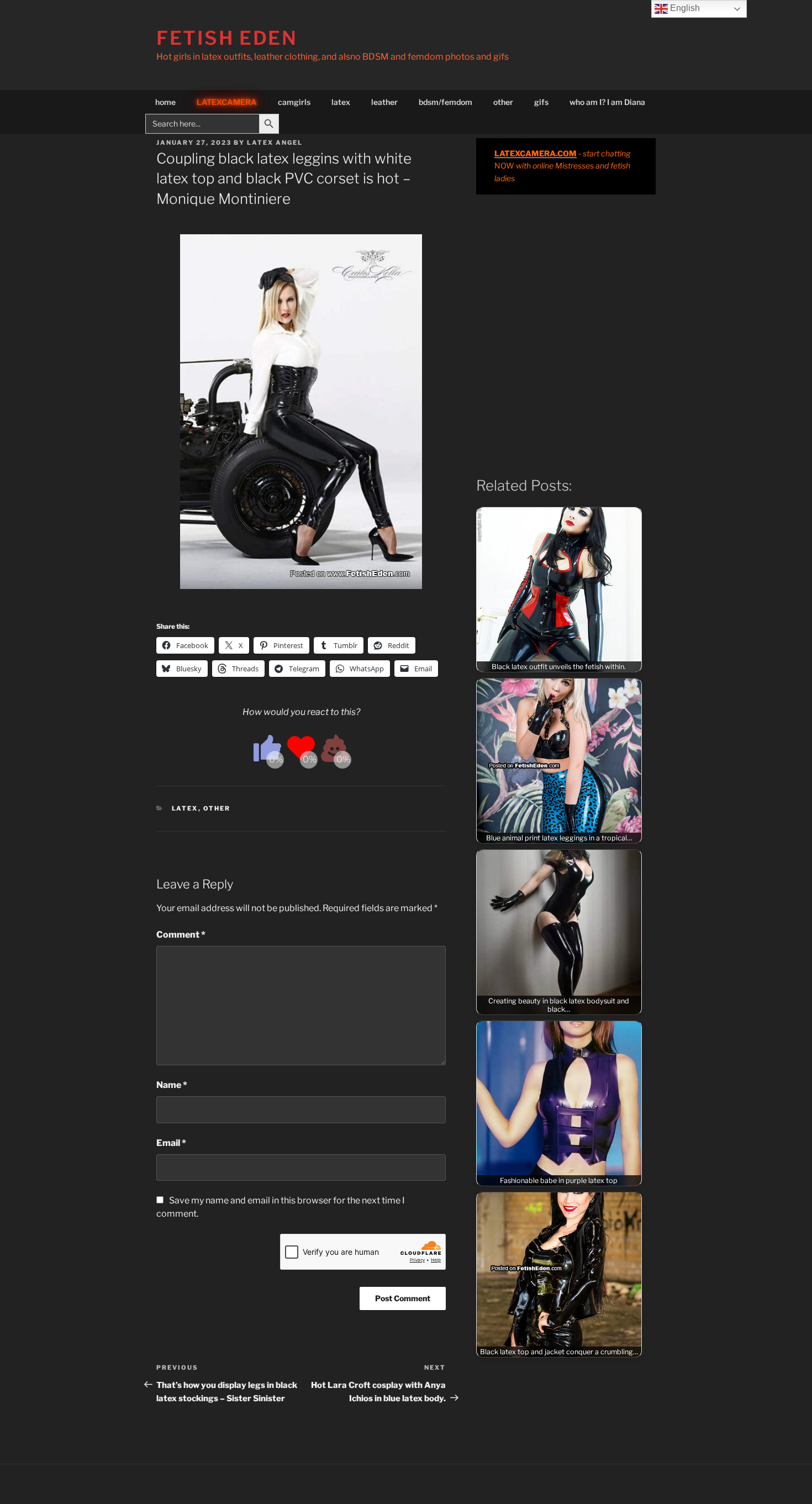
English (684, 8)
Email (171, 1143)
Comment (180, 934)
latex (340, 102)
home (165, 102)
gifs (541, 102)
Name (171, 1085)
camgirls (294, 102)
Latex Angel (275, 142)
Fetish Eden (227, 38)
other (503, 102)
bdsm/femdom (445, 102)
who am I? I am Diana (607, 102)
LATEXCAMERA (227, 102)
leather (384, 102)
